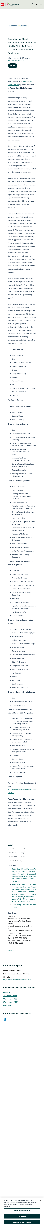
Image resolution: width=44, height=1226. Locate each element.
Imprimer (6, 993)
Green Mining (12, 849)
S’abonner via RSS (10, 999)
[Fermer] (40, 1201)
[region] (22, 1212)
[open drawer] (41, 4)
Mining (22, 853)
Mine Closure (12, 853)
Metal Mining (24, 849)
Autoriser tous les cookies (22, 1222)
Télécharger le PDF (10, 996)
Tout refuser (22, 1216)
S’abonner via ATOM (11, 1002)
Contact (11, 950)
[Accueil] (10, 4)
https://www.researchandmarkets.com (17, 980)
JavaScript (7, 1005)
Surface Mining (13, 856)
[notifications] (37, 4)
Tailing (23, 856)
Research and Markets (16, 61)
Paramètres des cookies (22, 1210)
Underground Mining (15, 860)
